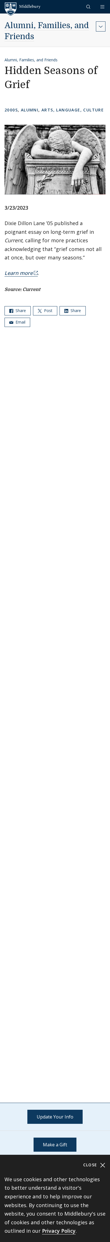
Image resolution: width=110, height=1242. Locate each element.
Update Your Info (55, 1117)
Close (91, 1164)
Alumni (29, 110)
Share (20, 310)
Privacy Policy (59, 1230)
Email (19, 322)
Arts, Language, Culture (72, 110)
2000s (11, 110)
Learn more (19, 273)
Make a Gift (55, 1145)
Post (47, 310)
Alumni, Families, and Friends (31, 59)
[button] (89, 6)
